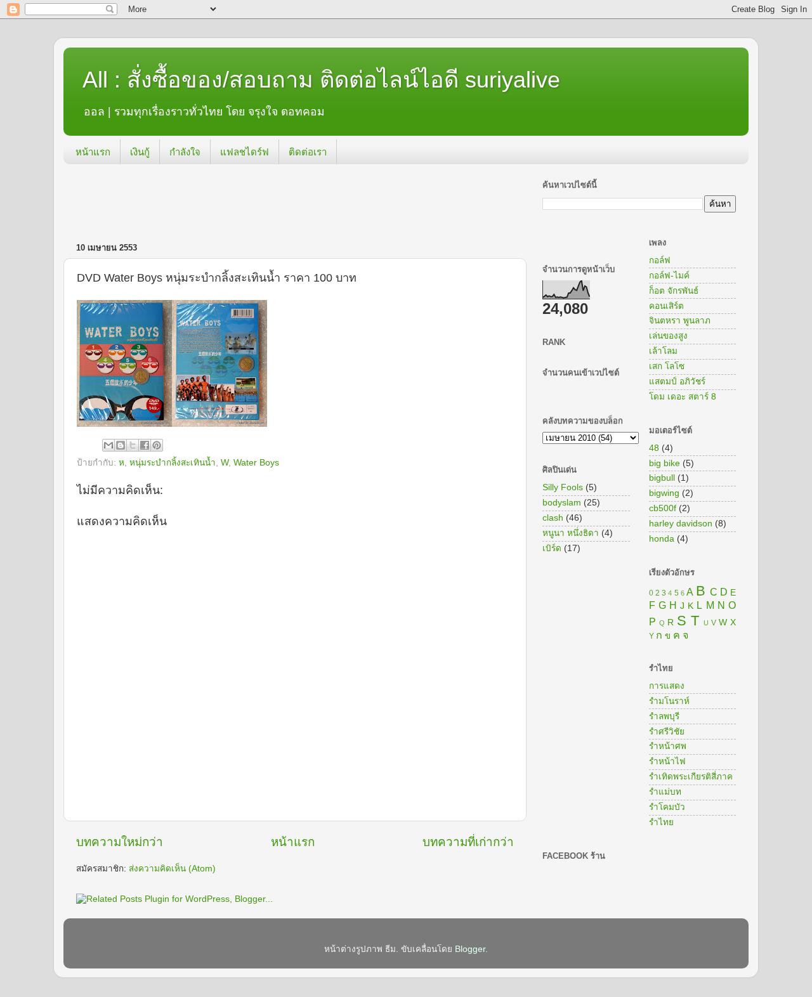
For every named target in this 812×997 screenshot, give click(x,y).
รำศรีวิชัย (666, 731)
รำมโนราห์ (669, 701)
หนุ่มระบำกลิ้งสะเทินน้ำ (172, 462)
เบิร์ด (551, 548)
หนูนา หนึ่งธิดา (570, 533)
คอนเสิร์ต (666, 306)
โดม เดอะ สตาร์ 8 (682, 396)
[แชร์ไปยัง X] (132, 445)
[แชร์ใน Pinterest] (156, 445)
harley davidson (680, 523)
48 (654, 448)
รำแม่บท (665, 792)
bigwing (664, 493)
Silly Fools (562, 487)
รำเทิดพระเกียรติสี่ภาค (691, 776)
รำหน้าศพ (667, 746)
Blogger (470, 949)
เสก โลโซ (666, 366)
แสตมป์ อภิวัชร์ (677, 381)
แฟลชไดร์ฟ (244, 152)
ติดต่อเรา (308, 152)
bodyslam (561, 502)
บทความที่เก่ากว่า (468, 842)
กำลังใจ (184, 152)
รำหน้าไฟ (667, 761)
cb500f (662, 508)
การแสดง (666, 686)
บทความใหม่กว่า (119, 842)
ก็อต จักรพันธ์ (673, 291)
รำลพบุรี (664, 716)
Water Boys (256, 462)
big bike (664, 463)
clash (552, 518)
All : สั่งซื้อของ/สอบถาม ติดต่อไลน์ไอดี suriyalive (321, 80)
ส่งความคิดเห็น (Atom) (172, 868)
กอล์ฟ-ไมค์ (669, 275)
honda (661, 539)
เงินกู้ (140, 152)
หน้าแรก (92, 152)
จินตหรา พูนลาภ (679, 320)
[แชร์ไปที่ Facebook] (144, 445)
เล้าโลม (663, 351)
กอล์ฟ (660, 260)
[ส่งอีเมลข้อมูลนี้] (108, 445)
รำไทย (661, 822)
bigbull (662, 478)
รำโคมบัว (667, 807)
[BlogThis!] (120, 445)
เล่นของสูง (668, 336)
